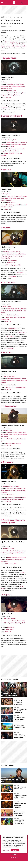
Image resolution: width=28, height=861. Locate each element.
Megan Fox (24, 142)
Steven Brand (12, 198)
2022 (6, 445)
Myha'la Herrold (20, 380)
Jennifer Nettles (19, 308)
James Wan (7, 95)
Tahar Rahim (4, 623)
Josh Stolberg (19, 205)
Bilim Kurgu (6, 252)
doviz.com (14, 854)
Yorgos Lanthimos (12, 260)
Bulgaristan (12, 153)
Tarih (4, 376)
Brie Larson (10, 488)
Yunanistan (3, 155)
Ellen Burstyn (10, 308)
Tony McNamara (10, 262)
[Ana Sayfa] (14, 2)
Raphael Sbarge (18, 310)
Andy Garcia (14, 144)
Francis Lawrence (12, 557)
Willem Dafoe (19, 272)
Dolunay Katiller (16, 44)
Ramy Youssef (8, 256)
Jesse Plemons (13, 434)
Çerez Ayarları (5, 850)
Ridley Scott (10, 627)
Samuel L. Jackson (10, 490)
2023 (6, 97)
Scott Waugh (10, 146)
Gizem (9, 194)
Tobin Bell (10, 196)
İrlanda (10, 265)
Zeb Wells (10, 499)
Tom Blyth (10, 551)
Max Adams (18, 149)
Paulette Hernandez (6, 200)
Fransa (17, 153)
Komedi (18, 252)
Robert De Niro (22, 432)
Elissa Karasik (17, 497)
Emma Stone (10, 254)
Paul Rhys (19, 623)
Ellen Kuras (20, 439)
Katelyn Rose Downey (6, 88)
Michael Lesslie (19, 559)
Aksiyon (5, 140)
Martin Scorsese (11, 439)
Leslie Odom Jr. (9, 310)
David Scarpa (9, 629)
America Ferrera (10, 380)
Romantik (12, 252)
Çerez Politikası (6, 846)
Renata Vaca (19, 198)
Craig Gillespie (11, 385)
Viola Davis (17, 553)
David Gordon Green (12, 315)
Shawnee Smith (17, 196)
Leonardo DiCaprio (12, 432)
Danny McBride (5, 319)
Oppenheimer (13, 42)
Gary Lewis (4, 492)
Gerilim (15, 140)
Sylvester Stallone (5, 144)
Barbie (5, 42)
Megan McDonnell (18, 499)
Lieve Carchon (21, 86)
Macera (10, 140)
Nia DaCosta (10, 495)
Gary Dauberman (15, 95)
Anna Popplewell (11, 86)
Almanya (11, 564)
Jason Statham (11, 142)
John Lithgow (4, 436)
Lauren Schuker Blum (19, 387)
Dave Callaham (10, 149)
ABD (10, 97)
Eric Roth (8, 443)
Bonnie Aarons (11, 84)
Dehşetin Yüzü (5, 108)
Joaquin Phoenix (11, 621)
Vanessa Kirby (20, 621)
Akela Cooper (10, 93)
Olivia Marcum (10, 336)
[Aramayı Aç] (5, 2)
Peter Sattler (9, 317)
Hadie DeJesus (22, 557)
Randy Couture (22, 144)
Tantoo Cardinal (22, 434)
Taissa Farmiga (20, 84)
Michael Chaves (11, 90)
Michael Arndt (10, 559)
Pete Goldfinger (10, 205)
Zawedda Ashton (20, 490)
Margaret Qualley (5, 258)
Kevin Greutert (11, 202)
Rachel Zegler (17, 551)
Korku (4, 82)
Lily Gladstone (4, 434)
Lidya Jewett (21, 332)
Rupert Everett (12, 623)
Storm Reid (4, 86)
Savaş (8, 618)
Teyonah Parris (18, 488)
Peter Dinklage (9, 553)
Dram (13, 376)
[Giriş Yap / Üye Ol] (22, 2)
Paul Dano (10, 378)
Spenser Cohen (14, 151)
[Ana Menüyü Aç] (2, 2)
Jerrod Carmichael (18, 256)
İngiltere (15, 265)
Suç (4, 430)
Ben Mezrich (9, 387)
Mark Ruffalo (18, 254)
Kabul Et (15, 850)
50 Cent (18, 142)
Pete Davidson (17, 378)
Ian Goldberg (17, 93)
